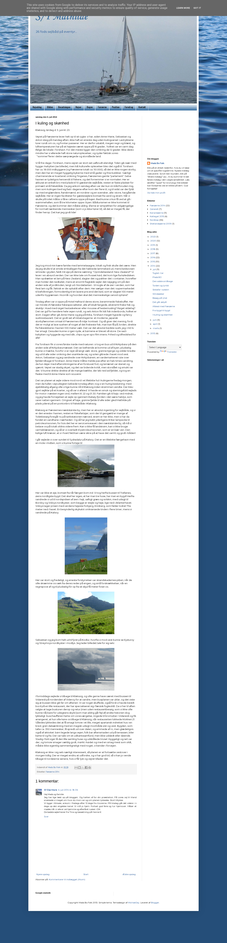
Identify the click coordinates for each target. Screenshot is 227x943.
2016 (153, 257)
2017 (153, 253)
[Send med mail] (76, 767)
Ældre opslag (129, 874)
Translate (171, 351)
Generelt (154, 209)
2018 (153, 249)
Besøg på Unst (160, 298)
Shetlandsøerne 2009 (161, 223)
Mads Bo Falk (157, 163)
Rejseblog (37, 107)
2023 (153, 236)
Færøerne (102, 107)
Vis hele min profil (156, 192)
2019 (153, 245)
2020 (153, 240)
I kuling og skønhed (162, 314)
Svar (46, 816)
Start (85, 874)
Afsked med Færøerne (164, 306)
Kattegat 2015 (157, 216)
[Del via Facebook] (86, 767)
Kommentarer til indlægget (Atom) (67, 879)
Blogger (155, 902)
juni (155, 319)
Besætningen (64, 107)
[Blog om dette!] (79, 767)
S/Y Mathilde (61, 17)
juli (154, 269)
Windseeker (158, 294)
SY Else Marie (50, 789)
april (155, 324)
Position (115, 107)
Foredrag (129, 107)
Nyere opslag (42, 874)
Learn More (183, 8)
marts (156, 328)
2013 (153, 333)
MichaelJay (133, 902)
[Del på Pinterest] (89, 767)
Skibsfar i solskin (161, 289)
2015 (153, 261)
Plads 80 (157, 277)
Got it (197, 8)
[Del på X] (83, 767)
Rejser (78, 107)
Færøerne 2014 (52, 772)
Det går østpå (160, 302)
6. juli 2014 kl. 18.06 (68, 789)
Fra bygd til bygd (161, 310)
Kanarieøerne (156, 212)
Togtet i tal (158, 273)
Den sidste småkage (163, 281)
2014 (153, 265)
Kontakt (142, 107)
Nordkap (154, 220)
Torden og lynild (161, 285)
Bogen (90, 107)
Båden (50, 107)
